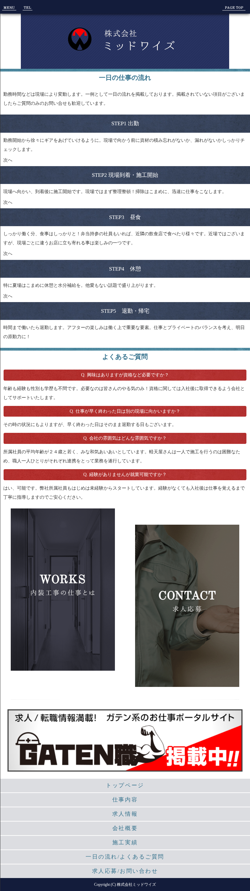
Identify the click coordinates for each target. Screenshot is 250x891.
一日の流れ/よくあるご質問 (125, 857)
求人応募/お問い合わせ (125, 871)
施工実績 (125, 842)
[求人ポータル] (125, 768)
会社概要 (125, 828)
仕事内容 (125, 800)
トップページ (125, 785)
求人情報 (125, 814)
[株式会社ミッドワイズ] (125, 47)
